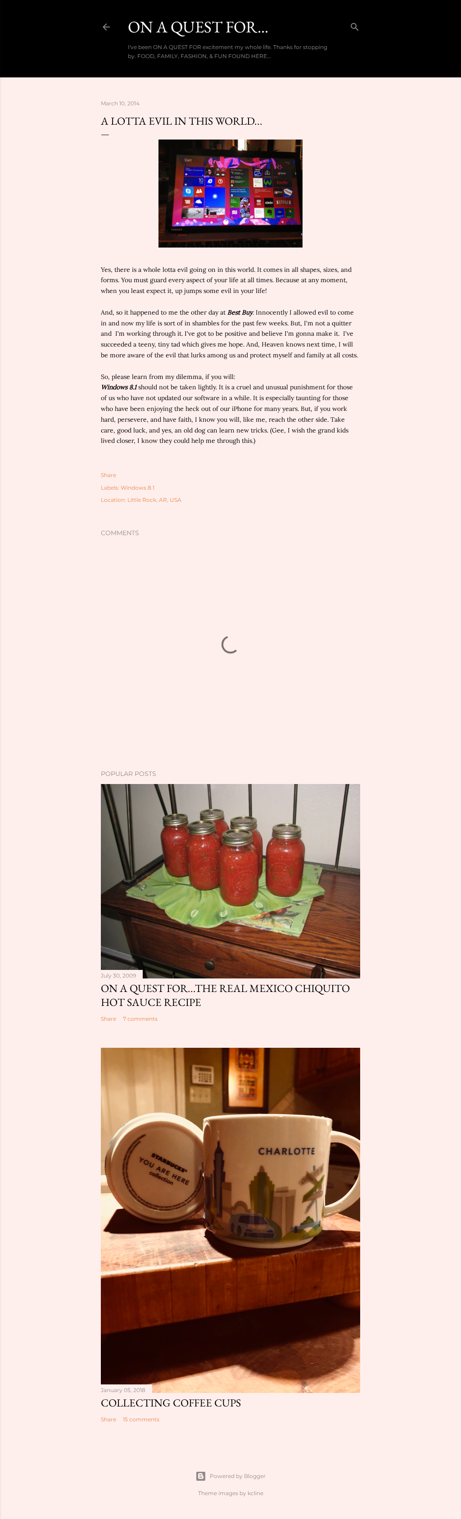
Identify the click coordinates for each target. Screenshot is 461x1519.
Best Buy (239, 312)
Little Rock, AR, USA (154, 499)
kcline (255, 1493)
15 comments (141, 1419)
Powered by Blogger (238, 1476)
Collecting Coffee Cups (171, 1403)
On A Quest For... (198, 26)
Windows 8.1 (118, 387)
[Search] (354, 25)
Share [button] (108, 475)
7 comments (140, 1018)
